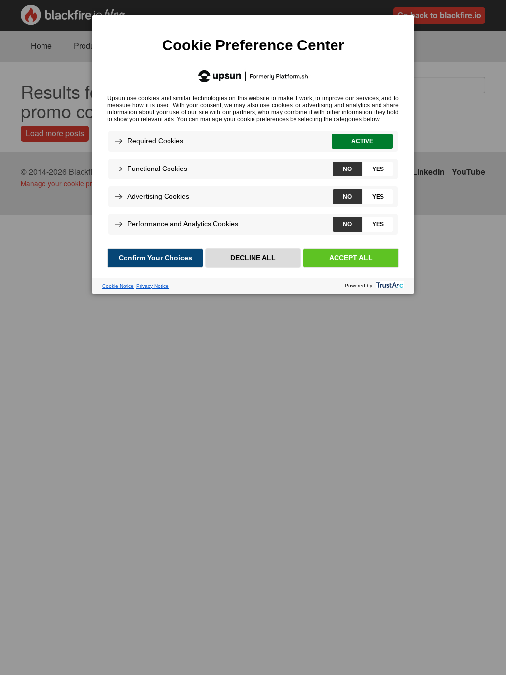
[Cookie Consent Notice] (253, 154)
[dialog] (253, 154)
